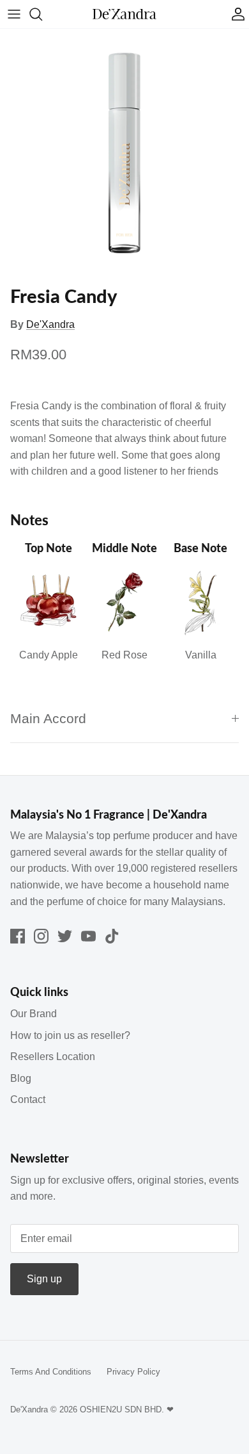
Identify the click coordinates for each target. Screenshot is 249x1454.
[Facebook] (17, 936)
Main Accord (48, 718)
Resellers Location (52, 1056)
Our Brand (33, 1013)
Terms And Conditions (50, 1371)
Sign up (44, 1278)
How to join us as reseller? (70, 1035)
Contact (27, 1099)
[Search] (42, 14)
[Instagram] (41, 936)
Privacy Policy (133, 1371)
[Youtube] (88, 936)
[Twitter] (64, 936)
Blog (20, 1078)
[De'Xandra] (124, 14)
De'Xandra (50, 324)
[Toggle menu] (14, 14)
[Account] (235, 14)
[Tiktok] (112, 936)
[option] (124, 154)
